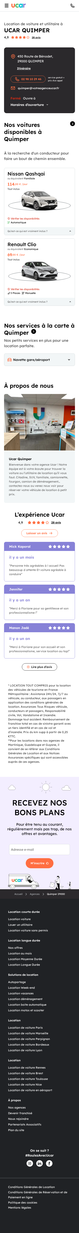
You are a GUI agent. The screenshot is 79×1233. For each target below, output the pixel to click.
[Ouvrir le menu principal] (5, 5)
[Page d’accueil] (18, 5)
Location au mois (20, 953)
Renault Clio (21, 244)
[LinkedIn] (39, 1163)
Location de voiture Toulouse (28, 1079)
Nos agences (17, 1107)
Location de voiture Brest (25, 1073)
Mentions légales (19, 1207)
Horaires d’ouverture (27, 105)
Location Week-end (21, 988)
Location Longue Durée (24, 965)
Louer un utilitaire (20, 925)
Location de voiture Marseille (28, 1033)
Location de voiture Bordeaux (28, 1044)
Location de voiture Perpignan (29, 1039)
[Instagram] (30, 1163)
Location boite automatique (27, 1004)
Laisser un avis (36, 533)
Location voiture (19, 919)
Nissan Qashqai (26, 173)
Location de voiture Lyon (25, 1050)
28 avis (36, 37)
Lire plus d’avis (41, 667)
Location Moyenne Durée (25, 959)
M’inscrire (37, 863)
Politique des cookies (22, 1202)
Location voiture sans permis (28, 930)
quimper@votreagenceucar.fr (38, 88)
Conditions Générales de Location (31, 1187)
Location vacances (21, 993)
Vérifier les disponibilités (25, 218)
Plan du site (16, 1130)
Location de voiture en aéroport (30, 1090)
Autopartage (17, 982)
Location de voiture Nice (25, 1084)
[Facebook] (49, 1163)
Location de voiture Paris (25, 1027)
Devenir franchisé (20, 1113)
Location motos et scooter (26, 1010)
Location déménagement (25, 999)
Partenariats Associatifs (24, 1124)
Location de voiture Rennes (27, 1067)
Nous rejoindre (18, 1119)
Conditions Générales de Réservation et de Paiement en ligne (37, 1194)
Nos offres (15, 948)
